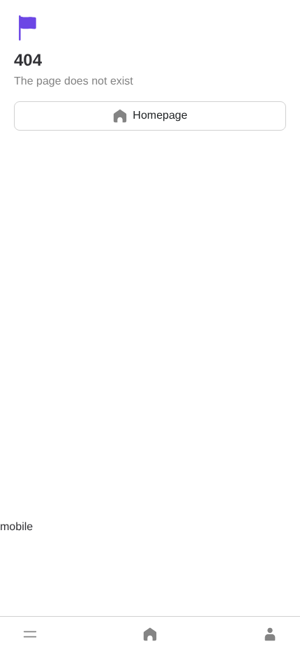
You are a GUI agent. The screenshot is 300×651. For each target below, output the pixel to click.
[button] (30, 634)
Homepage (160, 116)
